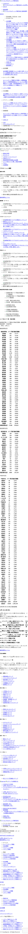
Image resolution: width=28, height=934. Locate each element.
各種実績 (8, 55)
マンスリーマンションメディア (12, 724)
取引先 (11, 26)
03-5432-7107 (6, 825)
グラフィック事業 (11, 47)
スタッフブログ (22, 26)
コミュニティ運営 (11, 44)
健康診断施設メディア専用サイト (12, 874)
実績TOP (5, 898)
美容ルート (12, 37)
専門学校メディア (8, 697)
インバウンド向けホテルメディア (12, 770)
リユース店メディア (8, 742)
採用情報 (8, 27)
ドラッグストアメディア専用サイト (13, 872)
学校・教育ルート (18, 32)
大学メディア (7, 696)
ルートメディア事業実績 (10, 900)
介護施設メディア (8, 683)
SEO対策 (17, 97)
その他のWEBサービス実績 (15, 59)
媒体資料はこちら (5, 197)
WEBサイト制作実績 (20, 113)
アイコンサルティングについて (15, 22)
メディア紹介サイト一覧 (10, 869)
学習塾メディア (7, 701)
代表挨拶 (10, 71)
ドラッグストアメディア (10, 678)
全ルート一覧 (17, 31)
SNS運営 (11, 45)
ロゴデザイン (20, 52)
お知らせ (15, 26)
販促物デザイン (18, 54)
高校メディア (7, 694)
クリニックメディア (8, 681)
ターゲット (6, 155)
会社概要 (8, 21)
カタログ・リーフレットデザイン (17, 104)
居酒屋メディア (7, 725)
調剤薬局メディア (8, 676)
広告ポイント (7, 158)
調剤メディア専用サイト (10, 921)
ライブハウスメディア (9, 711)
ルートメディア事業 (11, 29)
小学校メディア (7, 691)
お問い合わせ (15, 27)
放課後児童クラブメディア (10, 702)
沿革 (17, 24)
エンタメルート (16, 34)
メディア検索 (10, 31)
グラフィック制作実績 (9, 858)
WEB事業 (9, 39)
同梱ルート (19, 37)
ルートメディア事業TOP (10, 80)
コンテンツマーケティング (20, 42)
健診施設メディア (8, 679)
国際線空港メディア (8, 772)
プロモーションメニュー (10, 156)
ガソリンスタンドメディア (10, 760)
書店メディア (7, 739)
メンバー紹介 (11, 24)
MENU (2, 14)
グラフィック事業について (13, 49)
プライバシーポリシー (9, 866)
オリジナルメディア (9, 124)
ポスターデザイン (18, 103)
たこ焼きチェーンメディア (10, 732)
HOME (2, 882)
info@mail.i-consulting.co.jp (7, 835)
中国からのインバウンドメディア (12, 768)
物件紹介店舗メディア (9, 762)
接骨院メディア (7, 684)
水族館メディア (7, 712)
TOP (4, 122)
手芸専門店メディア (8, 744)
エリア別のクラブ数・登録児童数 (12, 161)
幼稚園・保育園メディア (10, 699)
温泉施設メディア (8, 758)
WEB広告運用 (20, 44)
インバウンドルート (14, 36)
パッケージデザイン (16, 106)
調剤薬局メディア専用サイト (11, 871)
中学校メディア (7, 692)
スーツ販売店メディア (9, 748)
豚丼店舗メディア (8, 730)
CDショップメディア (9, 740)
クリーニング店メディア (10, 755)
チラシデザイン (14, 50)
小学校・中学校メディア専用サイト (13, 876)
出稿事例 (5, 165)
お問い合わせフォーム (6, 838)
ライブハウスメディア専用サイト (12, 877)
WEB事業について (11, 41)
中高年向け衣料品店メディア (11, 747)
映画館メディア (7, 714)
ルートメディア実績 (11, 57)
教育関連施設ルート (14, 82)
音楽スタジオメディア (9, 709)
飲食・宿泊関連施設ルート (17, 83)
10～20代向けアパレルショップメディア (14, 745)
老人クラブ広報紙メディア (10, 778)
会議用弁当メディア (8, 729)
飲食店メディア (7, 727)
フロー (5, 163)
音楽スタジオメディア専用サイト (12, 879)
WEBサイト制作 (21, 41)
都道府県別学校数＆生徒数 (10, 160)
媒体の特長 (6, 153)
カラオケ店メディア (8, 715)
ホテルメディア (7, 722)
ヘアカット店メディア (9, 757)
